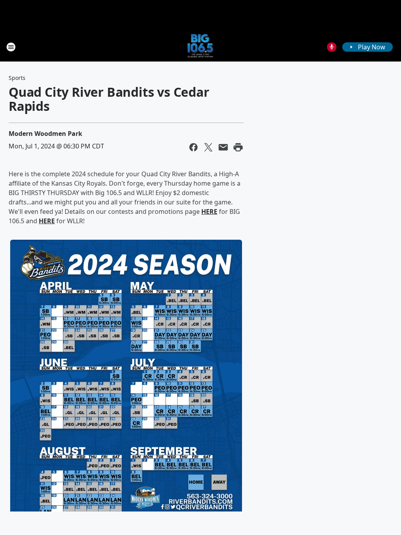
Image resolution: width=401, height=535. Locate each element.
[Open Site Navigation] (11, 47)
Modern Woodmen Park (45, 133)
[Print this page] (238, 147)
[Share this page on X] (208, 147)
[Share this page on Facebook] (193, 147)
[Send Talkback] (331, 47)
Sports (17, 77)
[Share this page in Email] (223, 147)
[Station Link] (201, 47)
